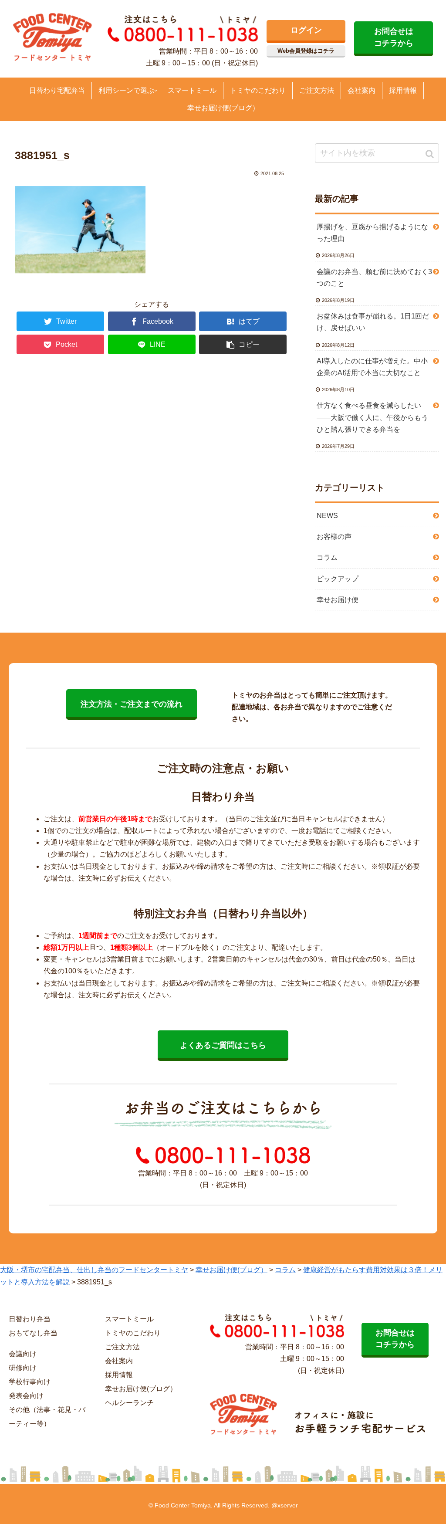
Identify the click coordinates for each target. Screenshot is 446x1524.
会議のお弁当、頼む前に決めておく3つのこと (374, 277)
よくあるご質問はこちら (223, 1045)
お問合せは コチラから (393, 37)
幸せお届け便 (337, 599)
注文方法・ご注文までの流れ (131, 704)
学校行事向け (30, 1381)
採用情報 (119, 1374)
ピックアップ (337, 579)
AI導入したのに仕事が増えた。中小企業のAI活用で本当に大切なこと (372, 366)
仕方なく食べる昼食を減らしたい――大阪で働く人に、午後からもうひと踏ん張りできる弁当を (372, 417)
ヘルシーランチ (129, 1402)
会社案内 (119, 1361)
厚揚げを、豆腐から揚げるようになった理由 (372, 232)
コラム (327, 557)
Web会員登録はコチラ (305, 50)
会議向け (23, 1354)
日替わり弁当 (30, 1319)
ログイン (306, 30)
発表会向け (26, 1395)
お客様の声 (334, 536)
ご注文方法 (122, 1347)
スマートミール (129, 1319)
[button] (430, 154)
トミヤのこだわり (133, 1333)
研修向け (23, 1368)
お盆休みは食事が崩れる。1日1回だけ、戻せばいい (373, 322)
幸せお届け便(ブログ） (141, 1388)
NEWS (327, 515)
